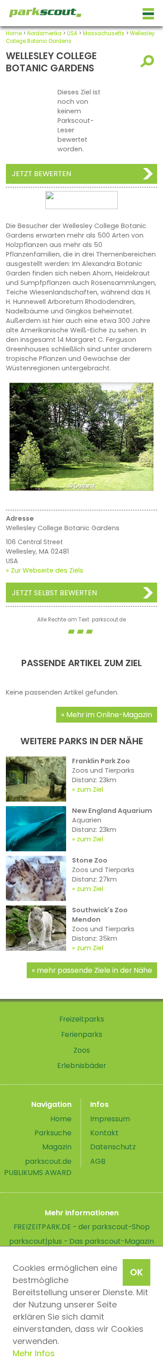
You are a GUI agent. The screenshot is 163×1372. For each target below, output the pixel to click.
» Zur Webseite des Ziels (44, 570)
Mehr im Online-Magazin (109, 714)
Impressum (110, 1119)
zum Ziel (90, 789)
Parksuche (53, 1133)
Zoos (81, 1050)
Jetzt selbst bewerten (54, 593)
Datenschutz (113, 1147)
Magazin (57, 1147)
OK (136, 1272)
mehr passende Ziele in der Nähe (94, 970)
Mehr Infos (34, 1353)
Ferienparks (81, 1034)
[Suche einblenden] (148, 61)
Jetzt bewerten (41, 173)
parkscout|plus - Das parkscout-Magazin (81, 1241)
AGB (97, 1161)
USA (72, 33)
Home (14, 33)
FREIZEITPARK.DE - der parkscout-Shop (82, 1227)
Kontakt (104, 1133)
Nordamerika (44, 33)
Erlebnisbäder (81, 1065)
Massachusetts (104, 33)
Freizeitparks (81, 1019)
